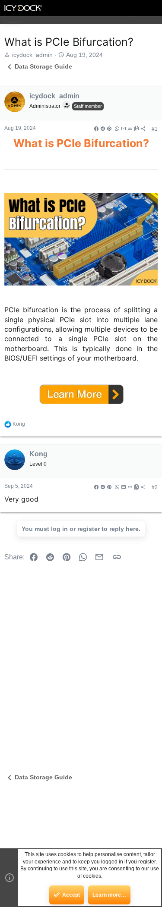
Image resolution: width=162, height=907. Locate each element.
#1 (155, 129)
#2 (155, 487)
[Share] (120, 129)
